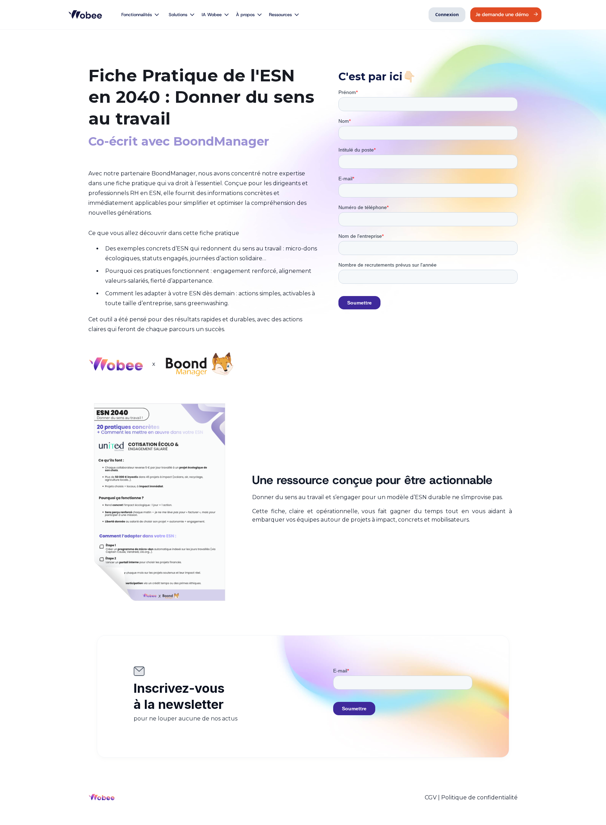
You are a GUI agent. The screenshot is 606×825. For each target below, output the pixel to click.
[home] (87, 14)
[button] (137, 14)
